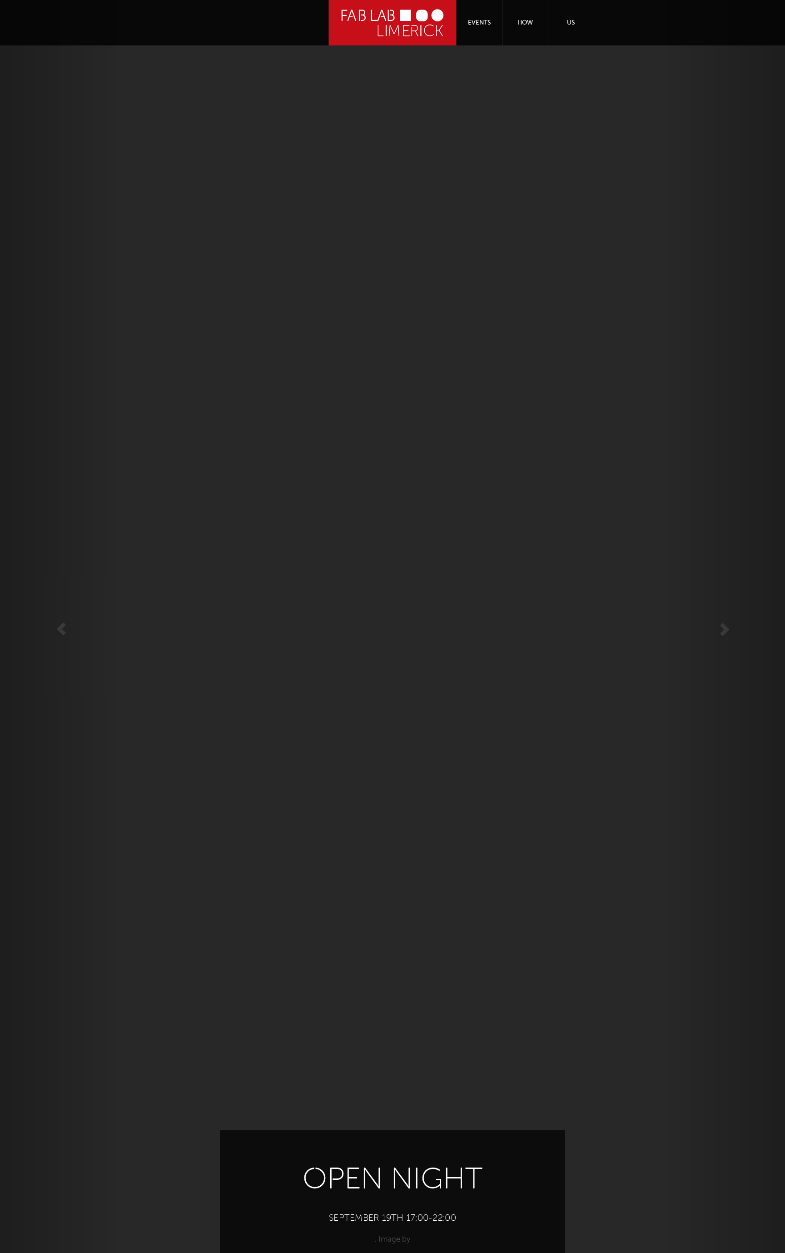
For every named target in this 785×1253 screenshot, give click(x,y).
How (525, 22)
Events (479, 22)
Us (571, 22)
